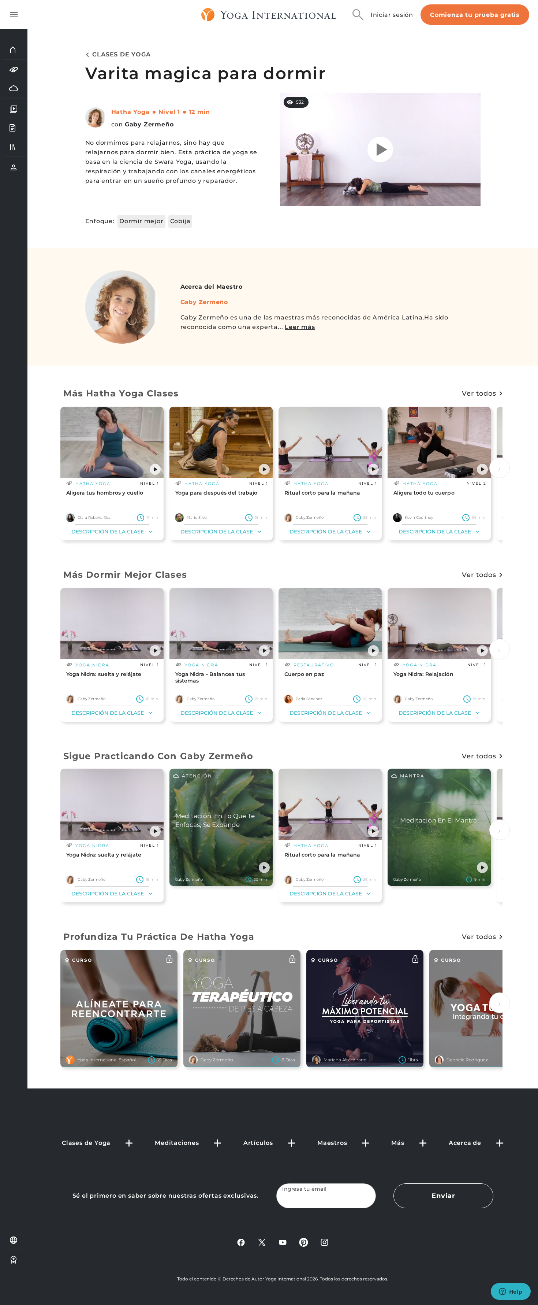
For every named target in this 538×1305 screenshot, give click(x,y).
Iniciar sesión (392, 14)
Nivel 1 (169, 111)
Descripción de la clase (107, 531)
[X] (261, 1241)
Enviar (443, 1196)
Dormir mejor (141, 221)
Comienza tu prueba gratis (475, 14)
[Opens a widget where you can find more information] (510, 1292)
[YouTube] (282, 1241)
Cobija (180, 221)
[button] (155, 469)
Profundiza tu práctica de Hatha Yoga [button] (159, 936)
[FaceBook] (241, 1241)
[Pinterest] (303, 1241)
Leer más (300, 327)
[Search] (357, 14)
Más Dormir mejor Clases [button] (125, 574)
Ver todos (479, 393)
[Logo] (269, 14)
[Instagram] (324, 1241)
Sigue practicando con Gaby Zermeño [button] (158, 756)
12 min (199, 111)
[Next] (499, 468)
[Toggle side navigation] (14, 15)
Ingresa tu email (304, 1189)
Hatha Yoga (130, 111)
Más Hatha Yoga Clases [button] (121, 393)
